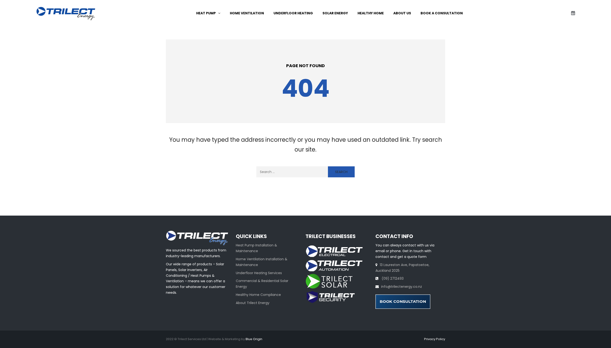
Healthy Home (371, 13)
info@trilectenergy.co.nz (401, 286)
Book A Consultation (442, 13)
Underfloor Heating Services (259, 273)
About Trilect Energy (252, 302)
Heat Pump (206, 13)
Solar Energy (335, 13)
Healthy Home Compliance (258, 294)
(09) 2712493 (392, 278)
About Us (402, 13)
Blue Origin (254, 339)
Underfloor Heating (293, 13)
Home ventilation (247, 13)
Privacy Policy (434, 339)
